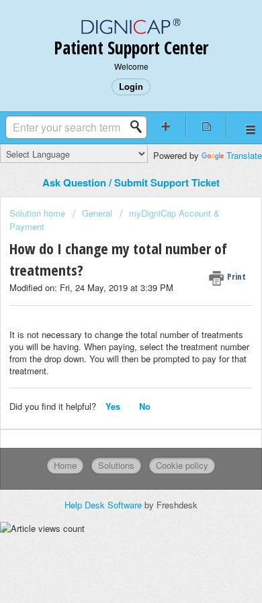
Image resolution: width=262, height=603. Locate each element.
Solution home (38, 213)
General (97, 213)
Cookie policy (182, 465)
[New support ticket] (165, 126)
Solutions (116, 465)
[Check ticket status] (206, 126)
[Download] (106, 289)
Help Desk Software (104, 504)
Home (65, 465)
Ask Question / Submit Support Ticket (131, 182)
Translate (244, 155)
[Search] (140, 126)
